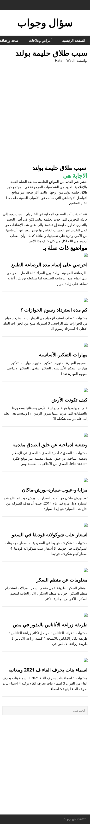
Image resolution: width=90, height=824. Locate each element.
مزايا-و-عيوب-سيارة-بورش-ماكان (55, 489)
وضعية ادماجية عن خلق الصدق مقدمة (50, 444)
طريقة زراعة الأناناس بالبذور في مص (50, 624)
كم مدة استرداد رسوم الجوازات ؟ (54, 309)
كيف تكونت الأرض (69, 399)
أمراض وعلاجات (40, 40)
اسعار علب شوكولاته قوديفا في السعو (50, 534)
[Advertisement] (45, 113)
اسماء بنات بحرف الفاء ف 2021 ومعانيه (48, 669)
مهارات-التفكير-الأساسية (63, 354)
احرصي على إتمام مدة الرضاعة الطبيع (49, 264)
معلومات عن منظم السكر (62, 579)
